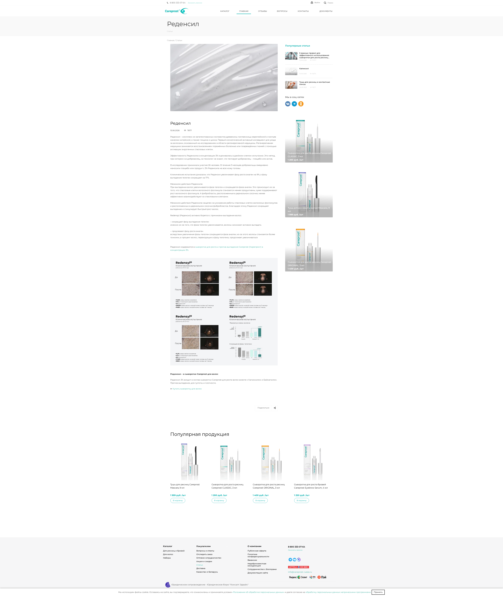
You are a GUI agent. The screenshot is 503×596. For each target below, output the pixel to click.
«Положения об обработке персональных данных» (258, 592)
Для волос (168, 554)
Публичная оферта (257, 551)
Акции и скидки (204, 561)
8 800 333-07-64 (296, 546)
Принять (378, 592)
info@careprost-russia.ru (300, 572)
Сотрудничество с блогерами (262, 569)
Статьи (179, 40)
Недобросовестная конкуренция (257, 564)
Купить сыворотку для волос (187, 388)
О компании (254, 546)
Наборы (167, 558)
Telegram (294, 103)
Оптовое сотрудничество (208, 558)
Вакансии (252, 560)
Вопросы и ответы (205, 551)
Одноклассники (301, 103)
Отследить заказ (204, 554)
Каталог (167, 546)
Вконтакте (287, 103)
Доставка (200, 568)
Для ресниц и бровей (174, 551)
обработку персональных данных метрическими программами (338, 592)
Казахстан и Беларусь (207, 572)
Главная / (171, 40)
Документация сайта (258, 573)
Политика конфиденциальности (258, 555)
